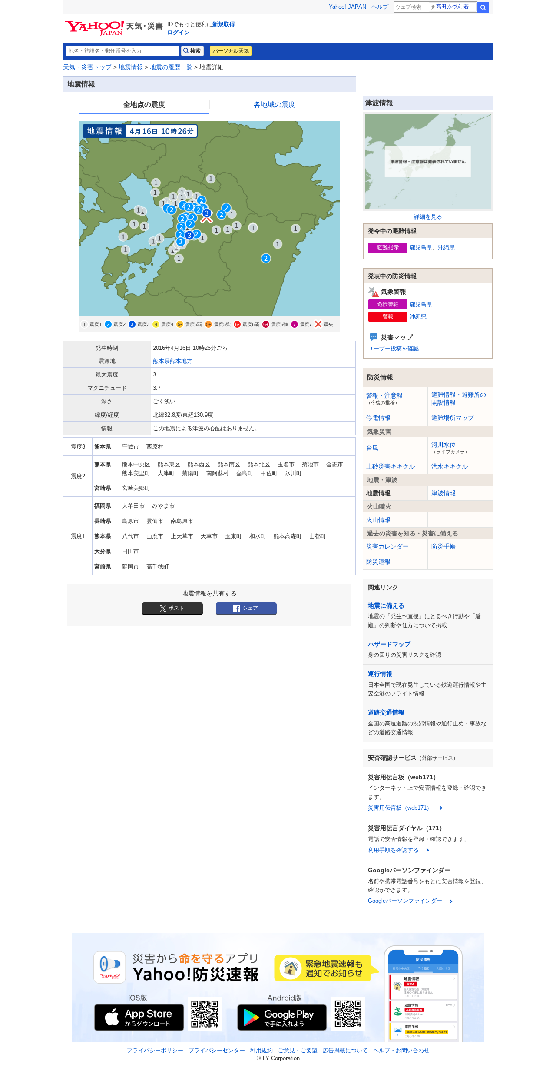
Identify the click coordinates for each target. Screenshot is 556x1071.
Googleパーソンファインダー (405, 901)
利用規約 (261, 1050)
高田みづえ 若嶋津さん (456, 6)
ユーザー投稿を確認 (393, 348)
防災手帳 (443, 546)
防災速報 (378, 561)
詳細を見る (428, 216)
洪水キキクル (449, 466)
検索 (483, 7)
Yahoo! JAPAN (347, 6)
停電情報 (378, 417)
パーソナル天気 (230, 51)
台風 (372, 447)
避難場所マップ (452, 417)
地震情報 (131, 66)
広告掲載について (345, 1050)
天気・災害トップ (87, 66)
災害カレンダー (387, 546)
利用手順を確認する (393, 850)
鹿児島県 (421, 247)
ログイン (178, 32)
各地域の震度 (274, 104)
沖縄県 (446, 247)
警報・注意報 (384, 398)
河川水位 (450, 447)
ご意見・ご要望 (298, 1050)
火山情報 (378, 519)
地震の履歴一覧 (171, 66)
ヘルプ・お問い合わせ (401, 1050)
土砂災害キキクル (390, 466)
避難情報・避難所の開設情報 (458, 398)
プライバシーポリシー (155, 1050)
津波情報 (443, 492)
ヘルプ (379, 6)
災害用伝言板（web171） (400, 808)
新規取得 (223, 24)
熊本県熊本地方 (172, 361)
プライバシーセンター (217, 1050)
